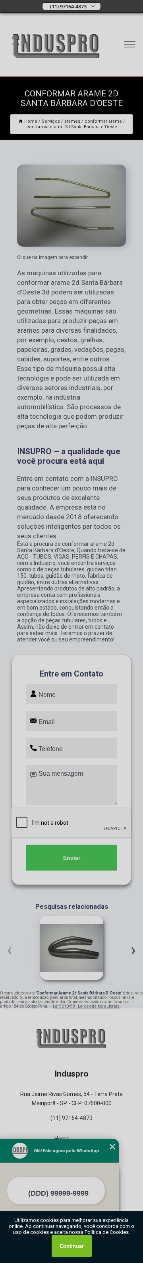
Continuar (72, 1246)
